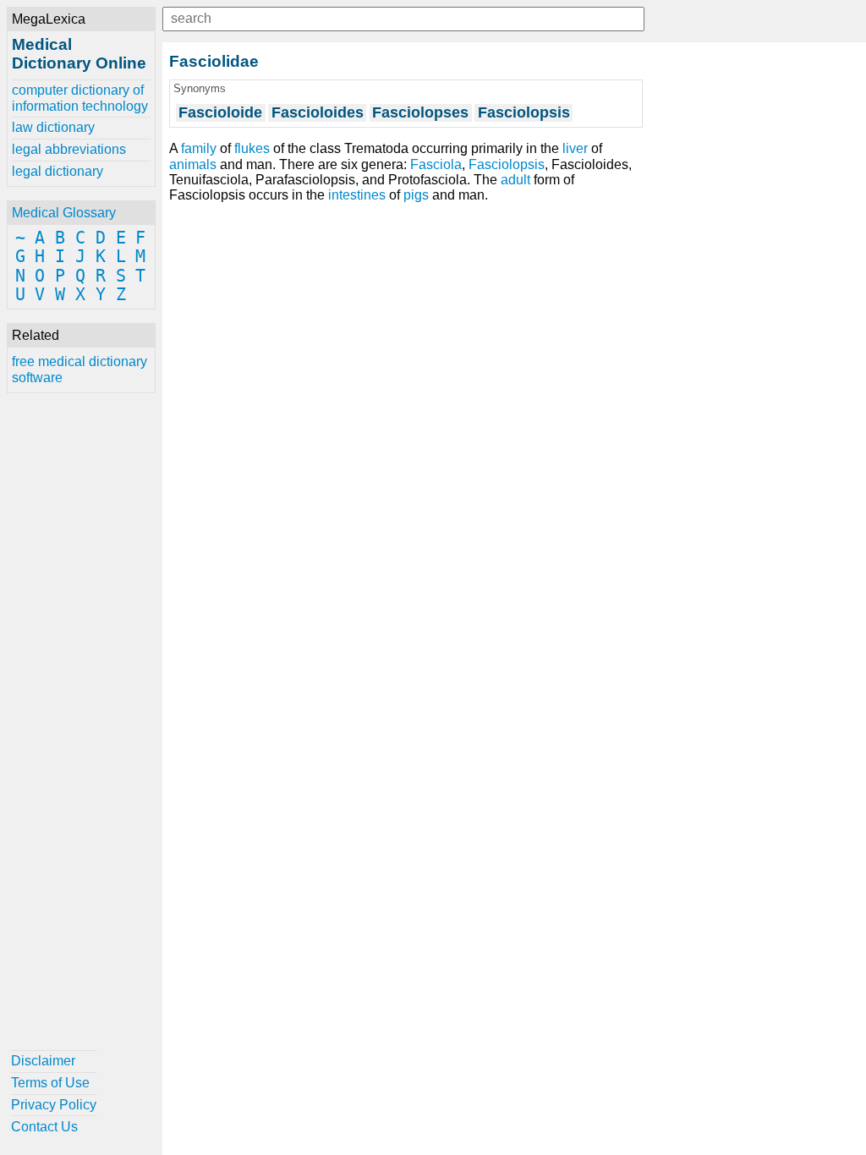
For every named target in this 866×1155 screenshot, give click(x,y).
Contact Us (44, 1126)
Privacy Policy (53, 1105)
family (198, 148)
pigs (416, 195)
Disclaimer (43, 1061)
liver (575, 148)
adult (515, 179)
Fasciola (436, 164)
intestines (357, 195)
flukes (252, 148)
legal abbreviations (69, 149)
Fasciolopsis (507, 164)
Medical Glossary (64, 212)
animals (192, 164)
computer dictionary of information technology (80, 97)
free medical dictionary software (79, 369)
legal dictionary (57, 171)
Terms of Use (50, 1083)
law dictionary (53, 127)
